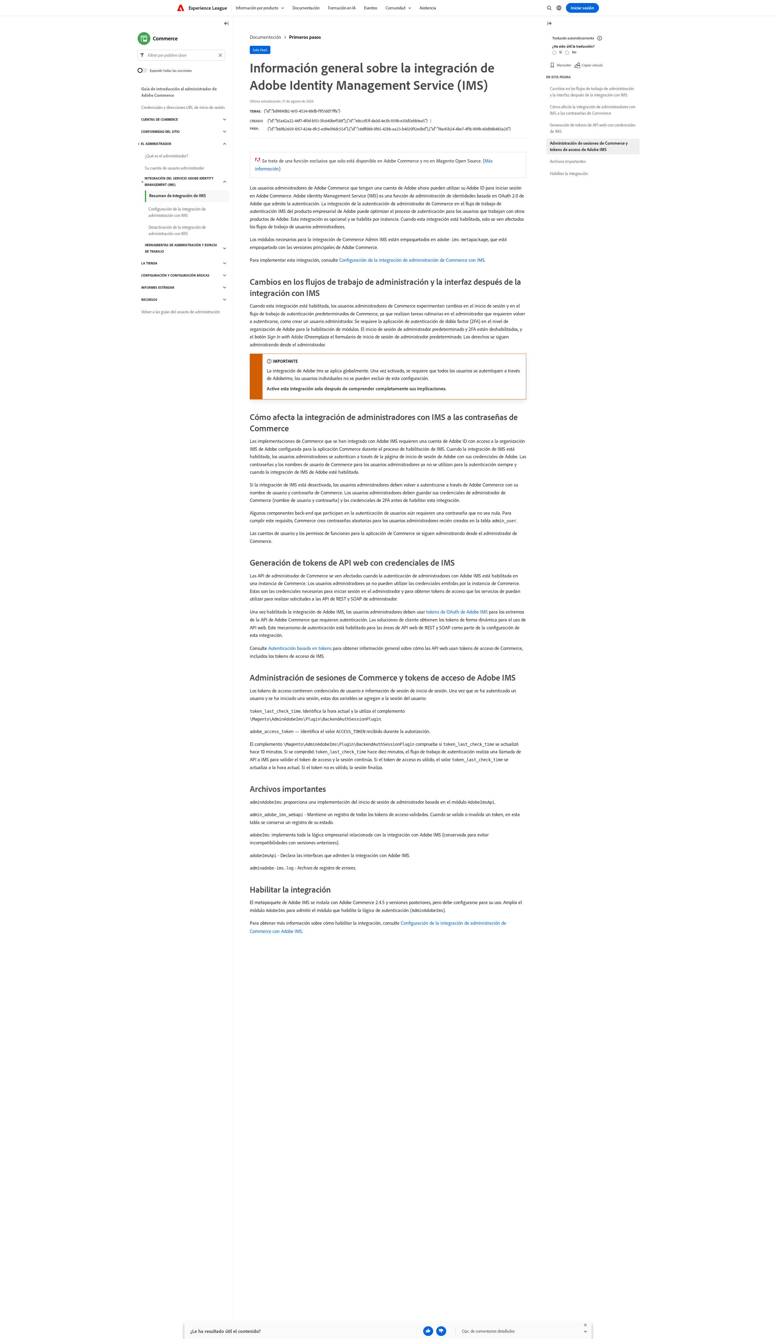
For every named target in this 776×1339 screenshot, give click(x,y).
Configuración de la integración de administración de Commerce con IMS (412, 260)
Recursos (149, 300)
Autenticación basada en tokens (300, 648)
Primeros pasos (305, 37)
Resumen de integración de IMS (177, 195)
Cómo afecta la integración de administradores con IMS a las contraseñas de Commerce (592, 110)
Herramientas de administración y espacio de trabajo (181, 248)
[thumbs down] (441, 1331)
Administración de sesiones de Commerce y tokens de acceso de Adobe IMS (589, 146)
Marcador (564, 65)
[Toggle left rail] (226, 23)
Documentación (265, 37)
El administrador (156, 144)
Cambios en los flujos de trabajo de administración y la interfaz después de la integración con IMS (592, 92)
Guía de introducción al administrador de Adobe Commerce (179, 92)
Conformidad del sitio (160, 132)
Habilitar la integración (569, 173)
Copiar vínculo (592, 65)
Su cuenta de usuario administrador (174, 168)
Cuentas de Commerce (159, 119)
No (574, 52)
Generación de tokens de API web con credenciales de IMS (592, 128)
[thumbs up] (428, 1331)
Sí (560, 52)
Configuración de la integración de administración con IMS (177, 212)
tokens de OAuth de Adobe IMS (457, 612)
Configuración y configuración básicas (175, 275)
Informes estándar (157, 287)
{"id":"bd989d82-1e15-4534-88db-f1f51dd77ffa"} (302, 111)
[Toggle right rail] (549, 23)
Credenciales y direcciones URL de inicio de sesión (183, 107)
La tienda (149, 263)
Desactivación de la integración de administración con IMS (177, 230)
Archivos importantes (568, 161)
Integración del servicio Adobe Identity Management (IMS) (179, 181)
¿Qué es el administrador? (166, 156)
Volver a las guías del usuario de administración (180, 312)
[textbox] (181, 55)
